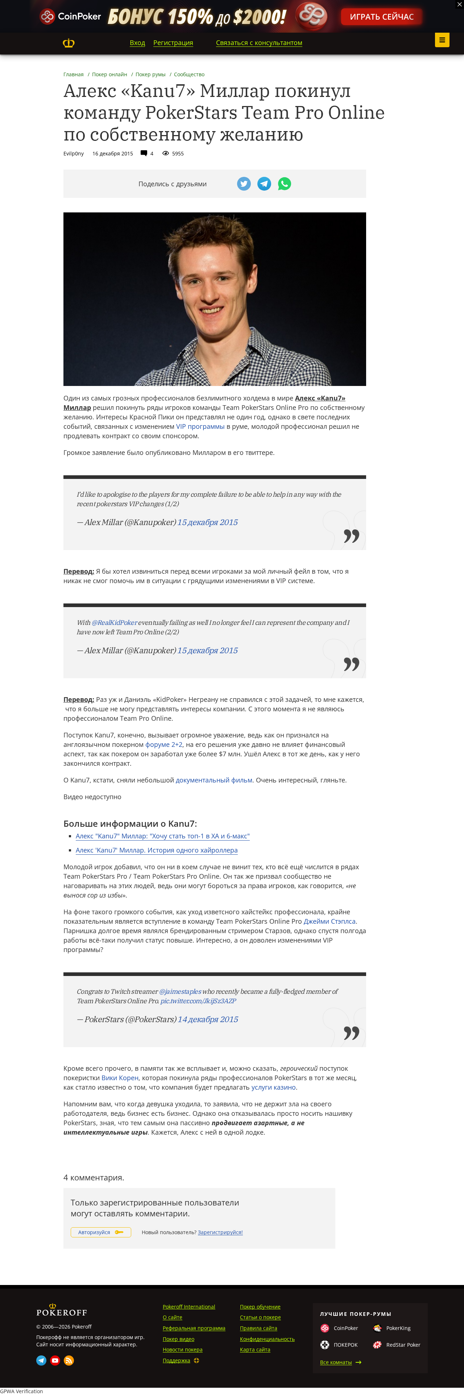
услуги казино (274, 1087)
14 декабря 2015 (207, 1019)
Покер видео (178, 1338)
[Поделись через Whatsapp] (284, 184)
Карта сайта (255, 1349)
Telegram (41, 1360)
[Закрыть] (459, 4)
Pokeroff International (189, 1306)
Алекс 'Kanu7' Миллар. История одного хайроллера (157, 850)
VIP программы (200, 426)
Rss (69, 1360)
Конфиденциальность (267, 1338)
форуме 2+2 (163, 744)
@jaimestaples (180, 991)
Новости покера (183, 1349)
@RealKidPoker (114, 622)
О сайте (172, 1317)
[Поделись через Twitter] (244, 184)
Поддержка (176, 1360)
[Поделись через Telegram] (264, 184)
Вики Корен (120, 1077)
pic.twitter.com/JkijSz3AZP (198, 1001)
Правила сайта (258, 1328)
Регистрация (173, 42)
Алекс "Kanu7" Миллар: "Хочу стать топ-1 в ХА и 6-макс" (163, 835)
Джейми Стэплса (330, 921)
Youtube (55, 1360)
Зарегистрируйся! (220, 1232)
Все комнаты (336, 1362)
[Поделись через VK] (224, 184)
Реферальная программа (194, 1328)
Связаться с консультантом (259, 42)
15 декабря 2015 (207, 522)
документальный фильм (214, 780)
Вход (137, 42)
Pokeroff (68, 43)
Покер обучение (260, 1306)
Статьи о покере (260, 1317)
